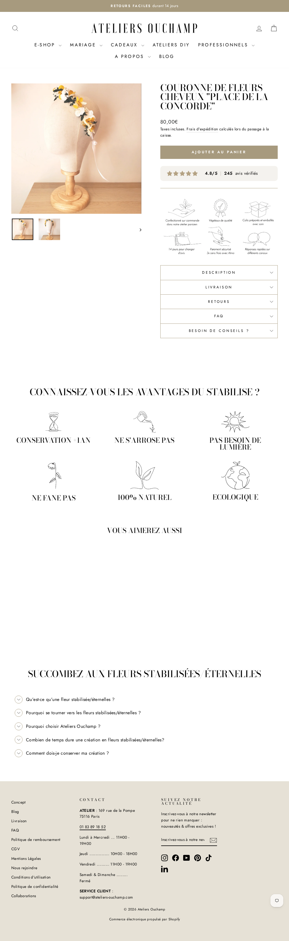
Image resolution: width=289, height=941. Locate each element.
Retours (219, 301)
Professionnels (224, 45)
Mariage (84, 45)
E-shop (45, 45)
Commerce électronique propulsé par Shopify (144, 919)
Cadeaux (125, 45)
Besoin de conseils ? (219, 330)
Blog (166, 56)
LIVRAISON (219, 287)
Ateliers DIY (171, 45)
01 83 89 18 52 (93, 827)
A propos (130, 56)
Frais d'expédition (202, 129)
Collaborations (23, 896)
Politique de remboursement (35, 839)
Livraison (19, 821)
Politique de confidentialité (34, 886)
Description (219, 272)
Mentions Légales (26, 858)
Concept (18, 802)
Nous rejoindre (24, 868)
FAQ (219, 316)
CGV (15, 849)
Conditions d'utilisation (31, 877)
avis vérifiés (231, 173)
